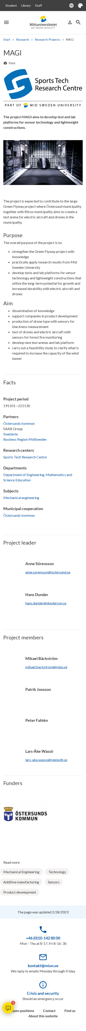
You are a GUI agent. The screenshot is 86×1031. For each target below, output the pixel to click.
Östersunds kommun (19, 423)
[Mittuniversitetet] (43, 22)
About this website (43, 1016)
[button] (8, 1007)
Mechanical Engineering (21, 872)
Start (6, 39)
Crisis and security (43, 993)
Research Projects (47, 39)
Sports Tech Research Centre (25, 457)
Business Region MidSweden (25, 439)
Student (11, 5)
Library (26, 5)
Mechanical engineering (21, 497)
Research (22, 39)
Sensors (54, 882)
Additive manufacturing (21, 882)
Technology (57, 872)
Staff (38, 5)
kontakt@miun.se (43, 965)
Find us (69, 1010)
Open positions (22, 1010)
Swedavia (10, 434)
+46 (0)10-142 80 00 (43, 938)
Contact (49, 1010)
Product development (19, 892)
